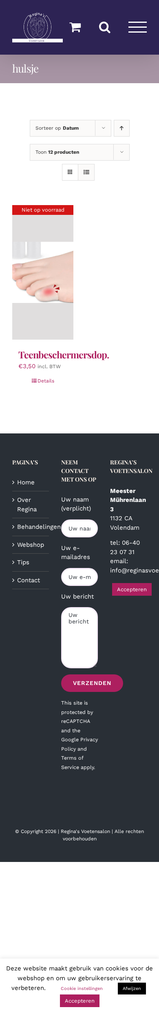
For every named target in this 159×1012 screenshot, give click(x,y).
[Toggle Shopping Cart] (75, 27)
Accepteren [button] (132, 589)
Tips (23, 562)
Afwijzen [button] (132, 988)
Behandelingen (31, 526)
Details (46, 381)
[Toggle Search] (104, 27)
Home (26, 482)
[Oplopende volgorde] (122, 128)
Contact (28, 580)
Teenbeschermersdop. (63, 354)
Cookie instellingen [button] (82, 988)
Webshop (30, 544)
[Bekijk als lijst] (86, 172)
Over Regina (27, 504)
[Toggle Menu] (137, 27)
